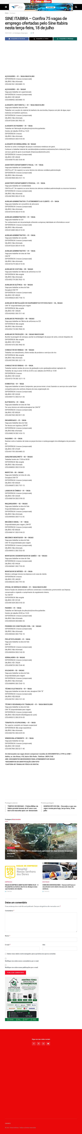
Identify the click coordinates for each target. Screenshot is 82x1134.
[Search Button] (76, 7)
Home (6, 13)
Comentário (9, 911)
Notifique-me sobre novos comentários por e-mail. (22, 961)
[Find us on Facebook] (34, 1043)
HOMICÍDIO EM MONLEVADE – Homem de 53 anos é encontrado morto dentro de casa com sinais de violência (58, 887)
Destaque (12, 13)
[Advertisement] (41, 58)
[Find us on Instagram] (43, 1043)
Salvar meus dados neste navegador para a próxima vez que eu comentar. (31, 954)
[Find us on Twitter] (38, 1043)
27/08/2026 (11, 856)
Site (43, 945)
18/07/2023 (8, 33)
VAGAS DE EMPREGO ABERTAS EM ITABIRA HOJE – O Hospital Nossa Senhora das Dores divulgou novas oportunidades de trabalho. (21, 887)
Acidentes (11, 847)
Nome (7, 936)
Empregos (24, 33)
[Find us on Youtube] (48, 1043)
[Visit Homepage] (41, 2)
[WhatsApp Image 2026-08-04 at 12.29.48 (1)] (22, 998)
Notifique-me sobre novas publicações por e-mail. (21, 967)
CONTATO (8, 1123)
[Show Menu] (6, 7)
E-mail (8, 945)
